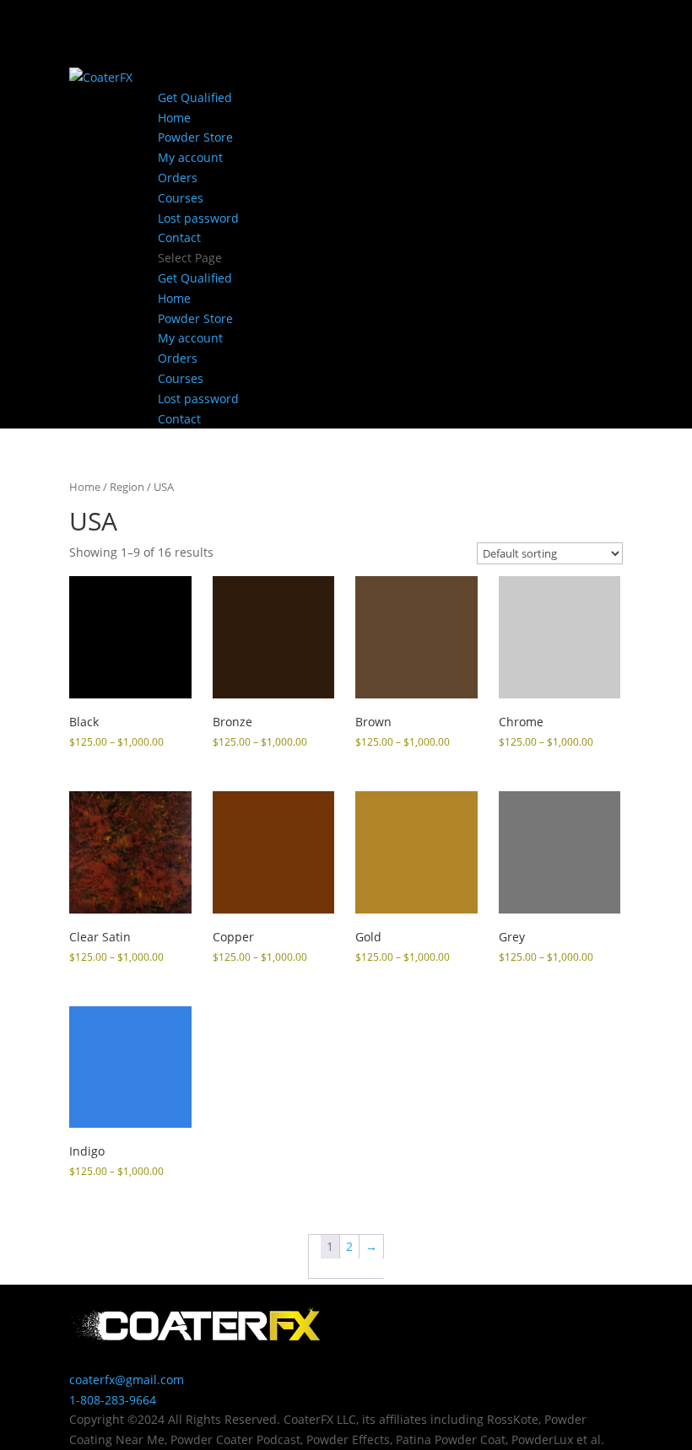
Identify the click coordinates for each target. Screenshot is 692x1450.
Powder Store (195, 137)
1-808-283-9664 (112, 1400)
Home (174, 118)
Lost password (198, 218)
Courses (180, 198)
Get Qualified (195, 97)
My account (190, 157)
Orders (177, 178)
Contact (179, 237)
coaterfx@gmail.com (126, 1380)
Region (127, 486)
